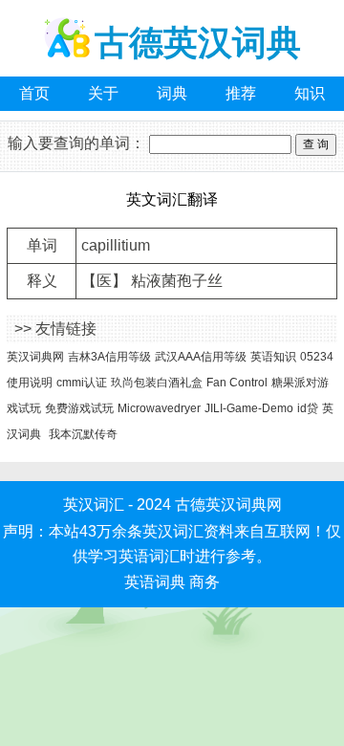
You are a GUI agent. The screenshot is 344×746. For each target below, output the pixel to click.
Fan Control (237, 382)
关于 (103, 93)
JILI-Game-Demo (248, 408)
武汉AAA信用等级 (201, 356)
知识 (309, 93)
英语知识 (273, 356)
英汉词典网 (35, 356)
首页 (34, 93)
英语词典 (154, 582)
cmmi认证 (81, 382)
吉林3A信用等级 (109, 356)
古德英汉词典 (198, 42)
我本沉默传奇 (83, 434)
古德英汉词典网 (228, 504)
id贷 (307, 408)
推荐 (241, 93)
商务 (204, 582)
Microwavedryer (159, 408)
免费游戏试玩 (79, 408)
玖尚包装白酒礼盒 (157, 382)
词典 (172, 93)
